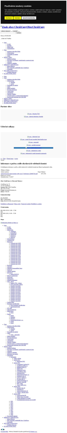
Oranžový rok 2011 (15, 301)
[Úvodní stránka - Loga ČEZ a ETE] (33, 113)
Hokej (12, 323)
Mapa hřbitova (11, 66)
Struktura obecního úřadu (13, 51)
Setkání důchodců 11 (22, 380)
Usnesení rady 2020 (15, 250)
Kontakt (9, 45)
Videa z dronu (17, 358)
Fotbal (12, 321)
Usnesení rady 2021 (15, 249)
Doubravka (13, 234)
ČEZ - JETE (10, 281)
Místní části (10, 47)
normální (15, 31)
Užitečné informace (12, 280)
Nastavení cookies (26, 204)
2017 (11, 410)
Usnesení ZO (10, 240)
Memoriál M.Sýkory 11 (23, 374)
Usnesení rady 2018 (15, 253)
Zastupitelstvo (10, 48)
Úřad (5, 50)
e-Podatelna (10, 92)
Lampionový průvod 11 (23, 364)
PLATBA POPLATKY (10, 73)
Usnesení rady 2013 (15, 261)
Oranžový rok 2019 (15, 289)
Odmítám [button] (17, 18)
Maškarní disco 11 (21, 367)
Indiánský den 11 (21, 376)
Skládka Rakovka (11, 72)
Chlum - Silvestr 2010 (22, 392)
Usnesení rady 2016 (15, 256)
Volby (8, 56)
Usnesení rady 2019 (15, 252)
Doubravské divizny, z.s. (16, 320)
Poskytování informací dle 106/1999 (16, 97)
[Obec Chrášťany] (14, 26)
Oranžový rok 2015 (15, 295)
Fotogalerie (10, 355)
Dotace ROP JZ (14, 274)
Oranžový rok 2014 (15, 296)
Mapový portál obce (12, 275)
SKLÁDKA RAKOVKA (10, 70)
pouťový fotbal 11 (21, 377)
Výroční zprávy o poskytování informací (17, 95)
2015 (11, 407)
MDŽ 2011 (20, 368)
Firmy (12, 312)
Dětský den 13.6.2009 (22, 397)
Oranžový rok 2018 (15, 290)
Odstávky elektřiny (12, 63)
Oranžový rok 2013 (15, 298)
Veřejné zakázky (11, 271)
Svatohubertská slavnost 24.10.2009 (26, 400)
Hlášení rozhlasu (11, 59)
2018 (11, 411)
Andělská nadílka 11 (22, 366)
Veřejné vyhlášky (11, 94)
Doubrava (13, 236)
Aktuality (9, 62)
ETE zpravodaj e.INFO (16, 284)
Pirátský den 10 (21, 388)
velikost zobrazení (5, 31)
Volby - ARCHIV (15, 335)
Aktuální (12, 82)
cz (1, 158)
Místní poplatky (11, 88)
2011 (11, 401)
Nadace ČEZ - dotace (16, 283)
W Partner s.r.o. (33, 431)
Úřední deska (10, 53)
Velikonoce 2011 (21, 370)
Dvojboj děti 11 (21, 379)
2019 (11, 413)
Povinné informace (12, 89)
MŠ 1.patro (20, 383)
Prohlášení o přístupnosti (7, 204)
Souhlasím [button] (9, 18)
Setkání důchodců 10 (22, 391)
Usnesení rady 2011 (15, 264)
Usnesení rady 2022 (15, 247)
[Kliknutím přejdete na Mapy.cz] (9, 222)
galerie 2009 (17, 394)
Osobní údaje (10, 302)
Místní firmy (10, 311)
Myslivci (12, 318)
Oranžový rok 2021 (15, 286)
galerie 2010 (17, 386)
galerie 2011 (17, 363)
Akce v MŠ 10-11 (21, 385)
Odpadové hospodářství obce (14, 268)
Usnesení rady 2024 (15, 244)
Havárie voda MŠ (21, 382)
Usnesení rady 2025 (15, 243)
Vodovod (9, 270)
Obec (5, 42)
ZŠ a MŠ (9, 308)
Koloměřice (13, 233)
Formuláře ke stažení (12, 54)
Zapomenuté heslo (15, 306)
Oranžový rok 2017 (15, 292)
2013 (11, 404)
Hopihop (12, 317)
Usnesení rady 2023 (15, 246)
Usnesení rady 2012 (15, 262)
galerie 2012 (17, 360)
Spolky (9, 314)
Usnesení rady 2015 (15, 258)
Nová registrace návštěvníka (17, 305)
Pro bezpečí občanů (12, 416)
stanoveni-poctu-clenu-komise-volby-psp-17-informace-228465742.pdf (19, 173)
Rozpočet (9, 265)
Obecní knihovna (11, 309)
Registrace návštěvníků (13, 303)
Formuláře (10, 69)
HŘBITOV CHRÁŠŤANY (11, 64)
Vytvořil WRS (4, 431)
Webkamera (10, 278)
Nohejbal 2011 (21, 373)
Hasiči (12, 315)
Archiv (12, 84)
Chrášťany (13, 231)
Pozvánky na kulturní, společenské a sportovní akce (20, 60)
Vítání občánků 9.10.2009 (23, 398)
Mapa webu (17, 204)
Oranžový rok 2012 (15, 299)
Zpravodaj (10, 277)
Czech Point (10, 91)
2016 (11, 408)
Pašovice (12, 237)
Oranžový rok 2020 (15, 287)
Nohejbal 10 (20, 389)
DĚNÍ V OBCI (8, 57)
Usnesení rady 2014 (15, 259)
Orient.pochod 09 (21, 395)
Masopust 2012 (21, 361)
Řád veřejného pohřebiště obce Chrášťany (18, 67)
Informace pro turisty (12, 354)
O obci (9, 44)
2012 (11, 402)
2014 (11, 405)
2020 (11, 414)
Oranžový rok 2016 (15, 293)
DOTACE (10, 272)
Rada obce (10, 241)
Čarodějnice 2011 (21, 371)
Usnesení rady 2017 (15, 255)
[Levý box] (33, 136)
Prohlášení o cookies (36, 204)
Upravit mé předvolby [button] (29, 18)
